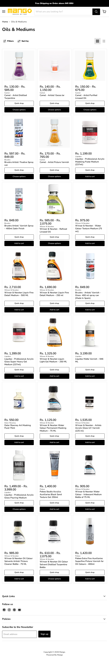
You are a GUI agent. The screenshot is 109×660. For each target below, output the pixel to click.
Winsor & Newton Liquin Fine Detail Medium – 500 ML (18, 294)
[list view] (104, 41)
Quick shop (19, 103)
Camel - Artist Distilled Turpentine (15, 97)
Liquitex (78, 156)
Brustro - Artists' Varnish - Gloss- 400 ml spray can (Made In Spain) (88, 295)
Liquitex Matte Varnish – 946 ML (89, 360)
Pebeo (42, 489)
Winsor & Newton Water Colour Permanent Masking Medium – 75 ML (53, 428)
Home (5, 22)
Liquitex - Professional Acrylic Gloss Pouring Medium (19, 496)
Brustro (7, 160)
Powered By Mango (54, 655)
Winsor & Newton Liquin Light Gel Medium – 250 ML (53, 360)
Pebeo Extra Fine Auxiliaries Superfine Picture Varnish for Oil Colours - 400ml (89, 561)
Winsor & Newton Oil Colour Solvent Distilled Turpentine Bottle (54, 564)
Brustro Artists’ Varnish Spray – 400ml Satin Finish (18, 227)
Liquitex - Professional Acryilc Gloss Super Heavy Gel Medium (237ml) (19, 362)
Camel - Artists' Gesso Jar (52, 95)
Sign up (44, 634)
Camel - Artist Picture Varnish (54, 162)
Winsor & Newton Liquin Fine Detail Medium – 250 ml (54, 294)
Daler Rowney (10, 423)
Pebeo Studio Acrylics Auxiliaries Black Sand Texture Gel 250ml (51, 494)
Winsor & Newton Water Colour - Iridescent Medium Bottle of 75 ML (88, 494)
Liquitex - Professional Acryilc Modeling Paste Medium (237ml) (89, 161)
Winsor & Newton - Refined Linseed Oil (53, 230)
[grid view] (97, 41)
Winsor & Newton (47, 226)
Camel (7, 93)
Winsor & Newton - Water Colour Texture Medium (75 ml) (88, 228)
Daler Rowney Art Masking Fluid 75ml (17, 427)
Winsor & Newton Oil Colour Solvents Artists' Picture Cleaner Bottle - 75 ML (18, 561)
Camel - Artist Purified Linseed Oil (86, 97)
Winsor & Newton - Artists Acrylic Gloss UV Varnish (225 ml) (88, 428)
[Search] (96, 12)
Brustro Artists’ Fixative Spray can (18, 163)
